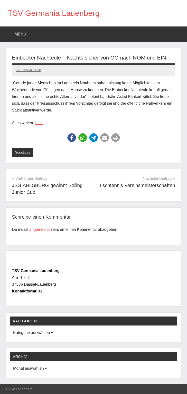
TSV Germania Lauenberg (54, 13)
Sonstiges (22, 152)
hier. (39, 123)
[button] (71, 137)
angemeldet (39, 229)
